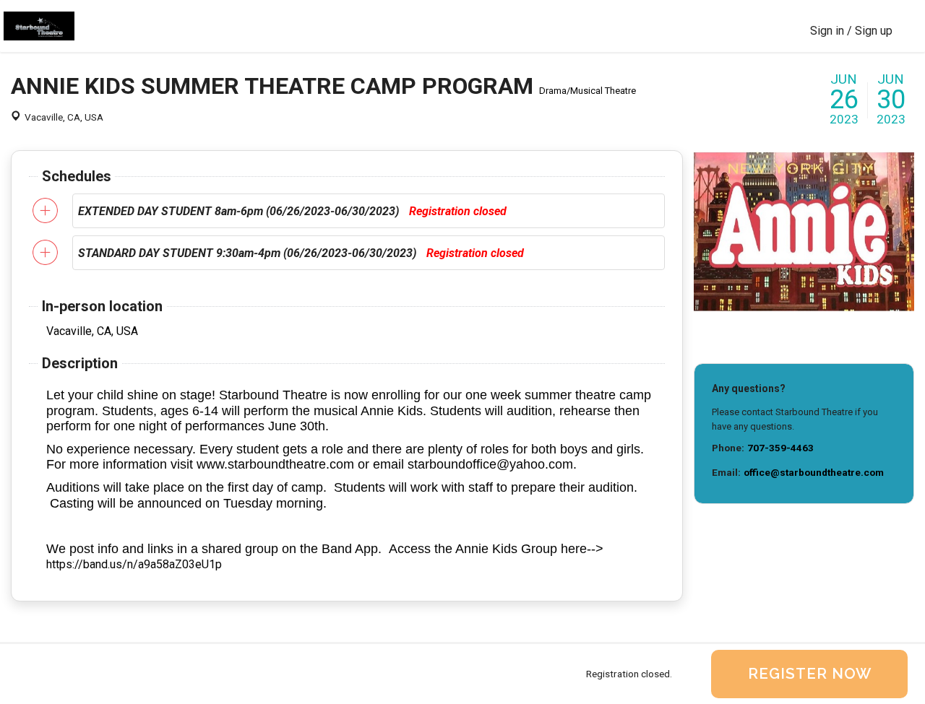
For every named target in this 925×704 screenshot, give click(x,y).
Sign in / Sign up (851, 31)
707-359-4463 (780, 447)
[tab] (368, 211)
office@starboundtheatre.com (814, 472)
